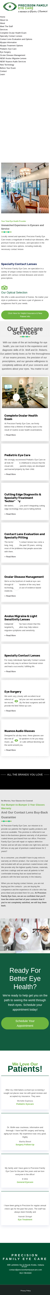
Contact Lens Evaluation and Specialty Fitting (24, 535)
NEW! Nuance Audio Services (13, 61)
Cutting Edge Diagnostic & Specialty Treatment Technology (22, 498)
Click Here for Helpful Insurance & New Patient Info (25, 315)
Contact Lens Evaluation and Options (16, 39)
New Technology (7, 65)
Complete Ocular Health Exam (13, 33)
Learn (2, 74)
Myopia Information (8, 42)
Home (2, 17)
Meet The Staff (6, 26)
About (2, 23)
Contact (3, 71)
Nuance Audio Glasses (19, 731)
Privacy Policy (26, 1291)
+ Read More (10, 435)
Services (4, 29)
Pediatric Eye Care (8, 49)
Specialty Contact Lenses (11, 36)
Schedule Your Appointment (25, 1023)
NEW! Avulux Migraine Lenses (13, 58)
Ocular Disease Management (12, 55)
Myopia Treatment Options (11, 45)
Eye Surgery (5, 52)
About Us (4, 20)
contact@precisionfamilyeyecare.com (25, 1270)
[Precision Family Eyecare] (25, 7)
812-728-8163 (25, 1273)
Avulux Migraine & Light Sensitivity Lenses (20, 617)
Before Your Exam (8, 68)
